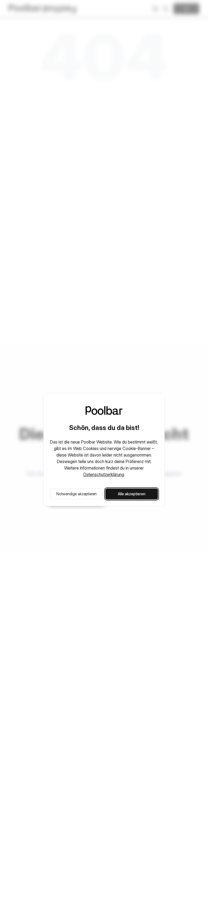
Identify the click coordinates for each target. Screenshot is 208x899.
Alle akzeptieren (131, 493)
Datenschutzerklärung (103, 474)
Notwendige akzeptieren (76, 493)
